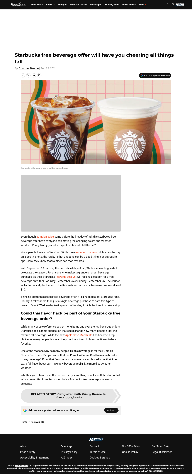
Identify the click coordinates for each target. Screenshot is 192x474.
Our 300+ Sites (131, 446)
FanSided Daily (161, 446)
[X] (173, 4)
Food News (37, 4)
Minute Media (21, 465)
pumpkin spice (45, 236)
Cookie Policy (130, 451)
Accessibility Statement (34, 457)
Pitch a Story (27, 451)
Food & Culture (78, 4)
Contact (94, 446)
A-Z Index (66, 457)
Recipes (62, 4)
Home (24, 422)
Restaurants (129, 4)
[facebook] (167, 4)
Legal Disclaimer (162, 451)
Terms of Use (98, 451)
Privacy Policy (69, 451)
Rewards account (65, 276)
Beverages (95, 4)
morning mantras (86, 252)
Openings (66, 446)
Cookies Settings (100, 457)
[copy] (39, 75)
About (23, 446)
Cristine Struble (29, 68)
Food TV (50, 4)
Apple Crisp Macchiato (78, 335)
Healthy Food (111, 4)
